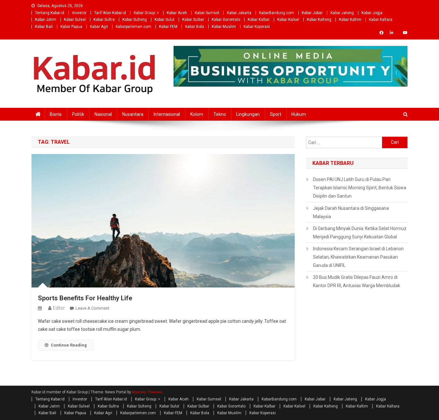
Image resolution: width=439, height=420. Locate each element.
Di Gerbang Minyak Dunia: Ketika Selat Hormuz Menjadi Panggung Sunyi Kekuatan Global (360, 232)
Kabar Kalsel (288, 19)
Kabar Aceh (177, 13)
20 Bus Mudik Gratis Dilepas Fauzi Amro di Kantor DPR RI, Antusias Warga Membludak (356, 281)
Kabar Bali (44, 26)
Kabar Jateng (342, 13)
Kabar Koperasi (257, 26)
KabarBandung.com (276, 13)
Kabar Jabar (312, 13)
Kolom (196, 114)
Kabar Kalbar (259, 19)
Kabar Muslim (224, 26)
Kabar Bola (194, 26)
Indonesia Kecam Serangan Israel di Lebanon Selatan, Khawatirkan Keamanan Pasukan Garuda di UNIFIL (358, 257)
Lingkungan (248, 114)
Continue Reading (69, 345)
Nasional (103, 114)
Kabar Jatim (45, 19)
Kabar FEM (168, 26)
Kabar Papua (71, 26)
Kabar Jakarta (239, 13)
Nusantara (132, 114)
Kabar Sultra (104, 19)
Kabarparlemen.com (133, 26)
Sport (275, 114)
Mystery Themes (147, 392)
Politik (78, 114)
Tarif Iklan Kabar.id (110, 13)
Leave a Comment (92, 308)
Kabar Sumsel (207, 13)
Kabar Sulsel (75, 19)
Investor (79, 13)
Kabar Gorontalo (226, 19)
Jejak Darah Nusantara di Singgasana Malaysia (351, 212)
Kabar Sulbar (193, 19)
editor (59, 308)
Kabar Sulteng (134, 19)
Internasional (167, 114)
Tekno (219, 114)
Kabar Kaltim (350, 19)
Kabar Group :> (146, 13)
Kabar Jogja (372, 13)
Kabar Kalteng (319, 19)
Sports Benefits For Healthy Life (85, 298)
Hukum (298, 114)
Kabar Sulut (165, 19)
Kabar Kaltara (380, 19)
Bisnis (56, 114)
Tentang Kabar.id (49, 13)
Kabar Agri (99, 26)
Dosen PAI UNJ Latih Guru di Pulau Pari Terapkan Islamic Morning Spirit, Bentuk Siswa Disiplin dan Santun (359, 188)
